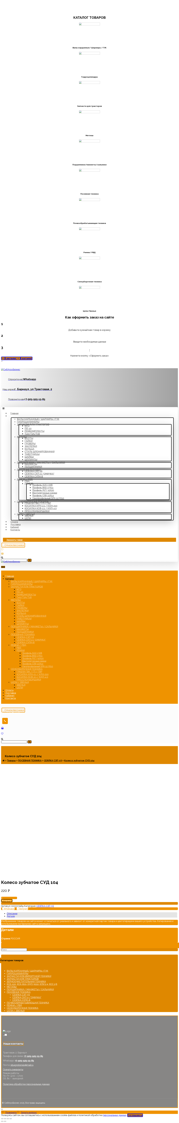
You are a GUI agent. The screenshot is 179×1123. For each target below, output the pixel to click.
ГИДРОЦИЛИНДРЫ (17, 973)
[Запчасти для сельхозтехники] (10, 369)
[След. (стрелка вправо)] (5, 1121)
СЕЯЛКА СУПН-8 (21, 1000)
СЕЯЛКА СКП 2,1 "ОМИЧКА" (26, 997)
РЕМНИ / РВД (14, 1005)
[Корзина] (2, 553)
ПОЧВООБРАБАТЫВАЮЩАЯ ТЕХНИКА (28, 1002)
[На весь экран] (8, 1118)
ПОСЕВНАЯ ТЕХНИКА (18, 992)
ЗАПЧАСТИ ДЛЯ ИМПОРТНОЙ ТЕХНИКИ (29, 976)
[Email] (6, 1034)
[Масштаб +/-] (11, 1118)
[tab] (92, 913)
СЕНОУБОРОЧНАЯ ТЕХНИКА (22, 1008)
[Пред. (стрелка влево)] (2, 1121)
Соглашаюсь (135, 1115)
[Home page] (4, 760)
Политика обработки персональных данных (26, 1084)
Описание (12, 913)
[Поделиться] (5, 1118)
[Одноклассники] (4, 1034)
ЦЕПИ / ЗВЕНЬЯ (15, 1010)
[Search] (29, 560)
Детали (11, 916)
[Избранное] (2, 549)
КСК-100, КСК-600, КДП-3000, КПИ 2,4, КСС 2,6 (32, 984)
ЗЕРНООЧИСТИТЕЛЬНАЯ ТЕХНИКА (26, 981)
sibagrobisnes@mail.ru (21, 1065)
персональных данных (114, 1115)
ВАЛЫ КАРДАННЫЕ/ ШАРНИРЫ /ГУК (27, 971)
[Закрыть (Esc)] (2, 1118)
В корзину (6, 901)
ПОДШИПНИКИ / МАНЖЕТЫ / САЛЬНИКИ (30, 989)
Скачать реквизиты (13, 1069)
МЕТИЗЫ (12, 986)
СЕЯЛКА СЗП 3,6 (45, 906)
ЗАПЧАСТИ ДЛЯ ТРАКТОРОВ (23, 979)
